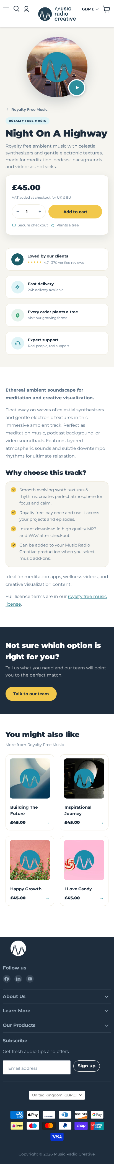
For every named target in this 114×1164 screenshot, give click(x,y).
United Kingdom (54, 1095)
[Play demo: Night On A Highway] (76, 87)
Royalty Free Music (29, 109)
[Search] (16, 9)
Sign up (86, 1065)
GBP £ (88, 9)
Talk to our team (31, 693)
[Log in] (26, 9)
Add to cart (75, 211)
